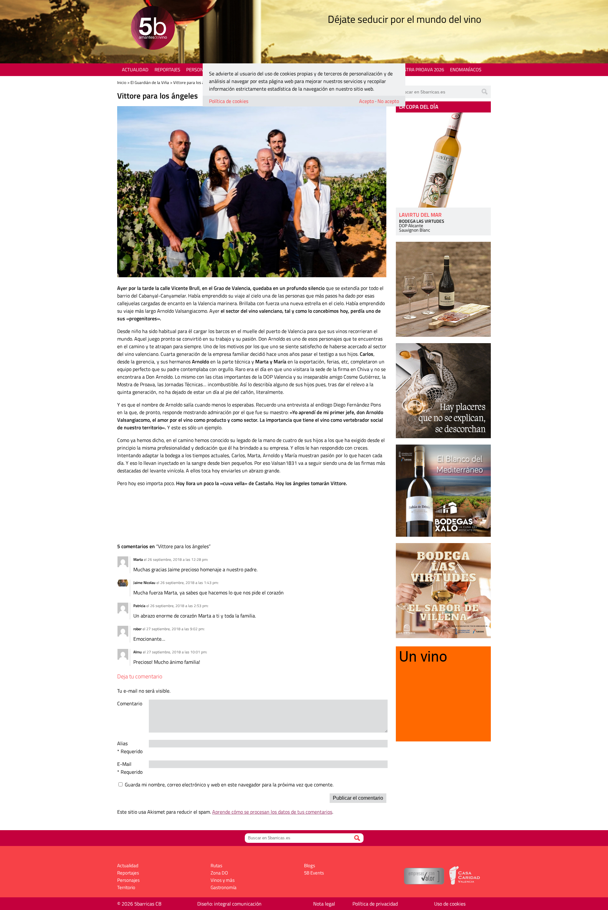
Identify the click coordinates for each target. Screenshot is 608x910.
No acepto (388, 101)
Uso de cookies (450, 903)
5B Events (314, 872)
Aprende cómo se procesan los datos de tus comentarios (272, 812)
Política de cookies (228, 101)
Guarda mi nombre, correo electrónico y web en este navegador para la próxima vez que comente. (229, 784)
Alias (122, 743)
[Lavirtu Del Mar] (443, 160)
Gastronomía (224, 887)
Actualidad (135, 69)
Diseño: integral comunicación (229, 903)
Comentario (129, 703)
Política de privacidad (375, 903)
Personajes (199, 69)
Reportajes (167, 69)
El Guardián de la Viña (149, 82)
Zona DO (219, 872)
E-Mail (124, 764)
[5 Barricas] (153, 29)
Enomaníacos (465, 69)
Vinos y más (223, 880)
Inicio (121, 82)
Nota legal (324, 903)
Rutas (216, 865)
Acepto (366, 101)
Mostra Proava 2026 (420, 69)
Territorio (126, 887)
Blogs (309, 865)
